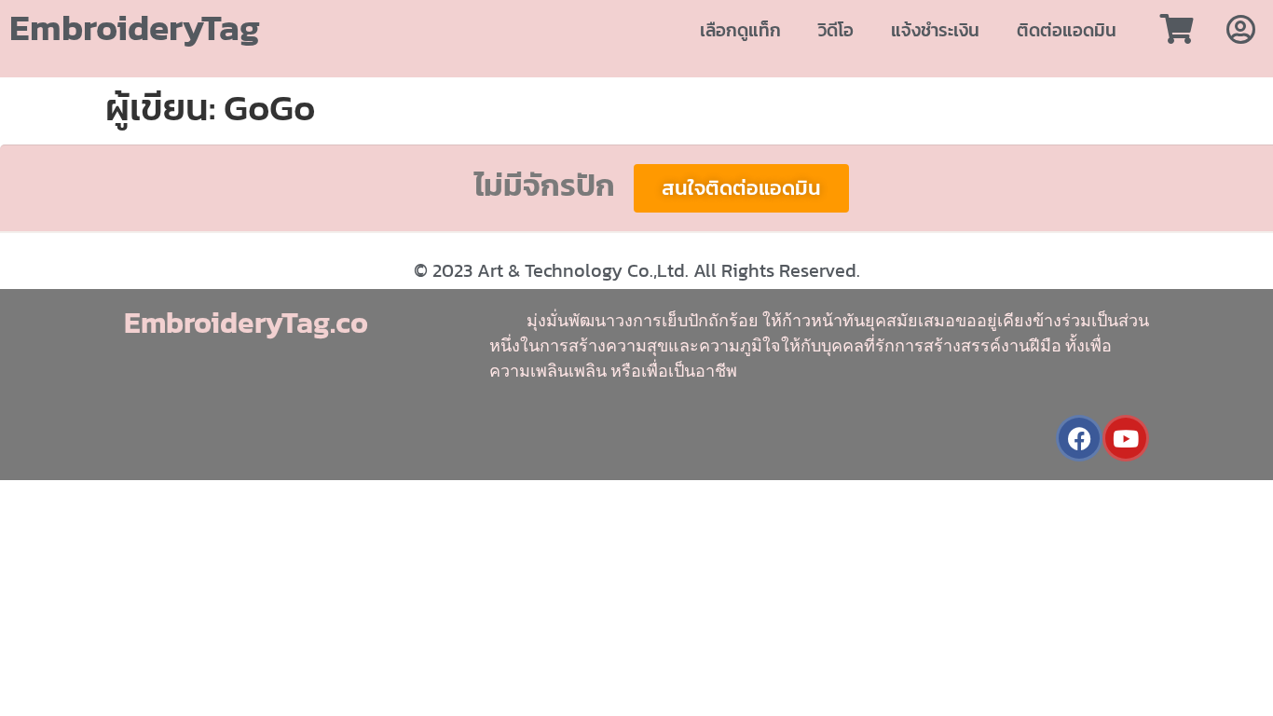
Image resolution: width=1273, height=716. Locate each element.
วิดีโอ (836, 30)
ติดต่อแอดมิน (1066, 30)
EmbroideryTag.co (246, 322)
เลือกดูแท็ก (740, 30)
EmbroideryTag (134, 27)
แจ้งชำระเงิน (935, 30)
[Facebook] (1079, 438)
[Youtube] (1125, 438)
